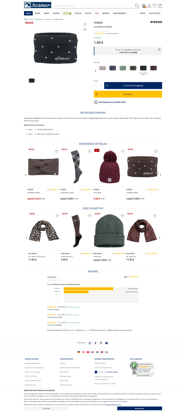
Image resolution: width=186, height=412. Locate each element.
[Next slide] (86, 48)
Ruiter (32, 19)
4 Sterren (57, 291)
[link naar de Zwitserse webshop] (88, 352)
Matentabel (64, 380)
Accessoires (48, 19)
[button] (67, 13)
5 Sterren (57, 288)
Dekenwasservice (66, 385)
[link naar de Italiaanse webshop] (107, 352)
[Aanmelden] (149, 5)
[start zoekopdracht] (137, 5)
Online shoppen (31, 359)
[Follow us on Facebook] (95, 343)
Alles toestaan (139, 408)
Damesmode (39, 19)
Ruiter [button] (37, 13)
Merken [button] (105, 13)
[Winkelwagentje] (160, 5)
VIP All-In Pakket (31, 376)
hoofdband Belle (58, 19)
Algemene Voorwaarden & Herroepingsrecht (104, 378)
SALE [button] (97, 13)
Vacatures (107, 372)
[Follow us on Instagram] (90, 343)
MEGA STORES (154, 13)
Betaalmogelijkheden (32, 363)
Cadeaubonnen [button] (119, 13)
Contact (62, 363)
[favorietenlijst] (155, 5)
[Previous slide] (25, 48)
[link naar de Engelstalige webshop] (102, 352)
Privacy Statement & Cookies (105, 383)
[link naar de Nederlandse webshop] (97, 352)
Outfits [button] (88, 13)
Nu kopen (128, 94)
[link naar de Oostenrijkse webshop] (83, 352)
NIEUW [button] (28, 13)
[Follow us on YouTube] (106, 343)
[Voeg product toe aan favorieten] (85, 24)
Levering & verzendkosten (34, 367)
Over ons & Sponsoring (103, 367)
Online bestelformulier (33, 380)
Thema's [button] (56, 13)
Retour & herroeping (32, 372)
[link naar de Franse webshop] (93, 352)
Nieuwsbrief (64, 372)
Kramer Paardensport (104, 359)
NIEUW (26, 19)
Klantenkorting (65, 376)
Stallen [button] (78, 13)
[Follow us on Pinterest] (101, 343)
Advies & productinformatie (70, 367)
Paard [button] (46, 13)
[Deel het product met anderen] (85, 29)
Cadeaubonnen (30, 385)
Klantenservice (66, 359)
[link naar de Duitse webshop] (79, 352)
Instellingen (46, 408)
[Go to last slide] (25, 174)
